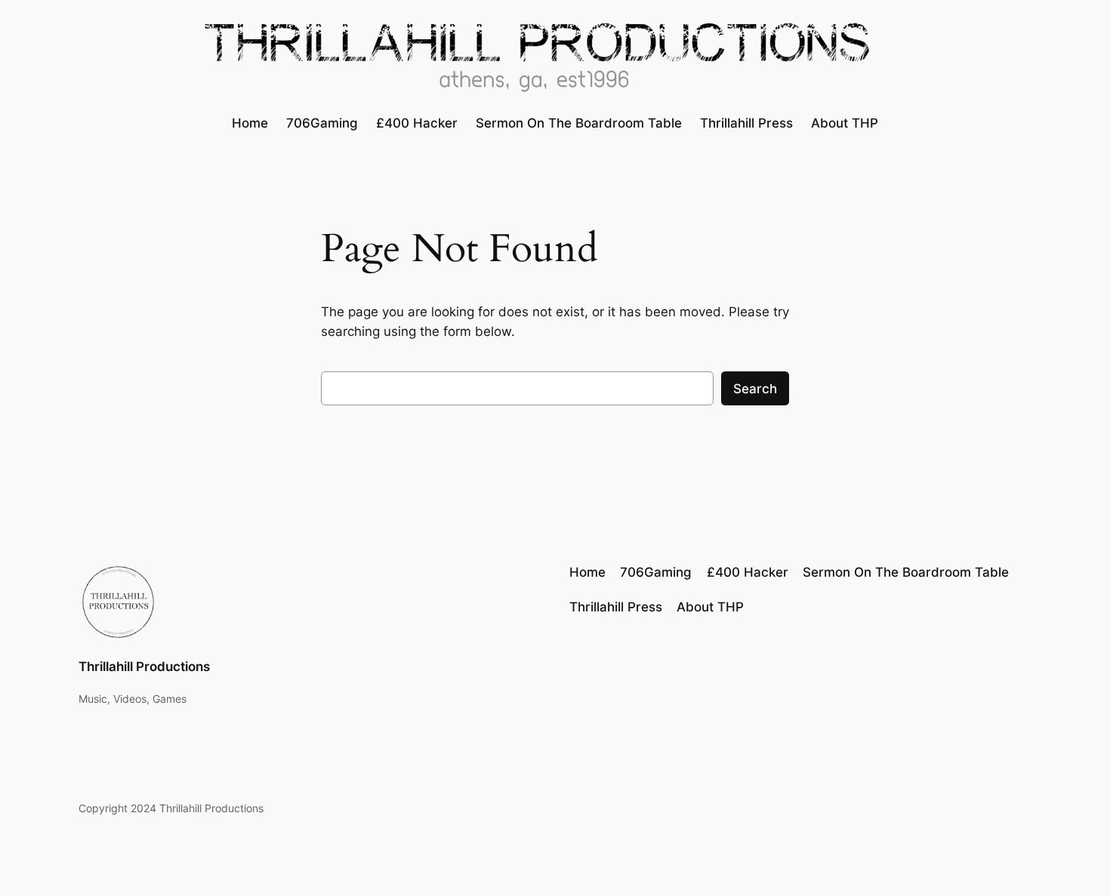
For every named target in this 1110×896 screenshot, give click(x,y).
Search (755, 388)
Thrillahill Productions (144, 666)
